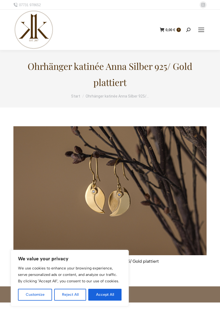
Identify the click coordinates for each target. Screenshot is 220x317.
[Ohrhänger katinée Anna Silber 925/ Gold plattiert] (110, 190)
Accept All (105, 294)
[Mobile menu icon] (201, 29)
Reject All (70, 294)
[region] (70, 278)
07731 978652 (30, 5)
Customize (35, 294)
